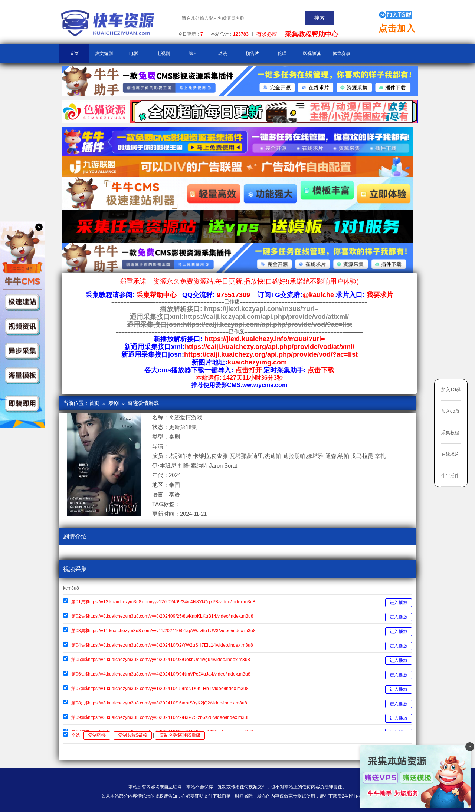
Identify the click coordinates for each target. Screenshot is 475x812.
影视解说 (312, 53)
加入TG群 (451, 389)
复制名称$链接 (132, 735)
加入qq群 (450, 411)
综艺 (193, 53)
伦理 (282, 53)
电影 (133, 53)
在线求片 (450, 454)
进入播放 (398, 602)
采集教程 (450, 432)
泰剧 (113, 403)
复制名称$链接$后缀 (180, 735)
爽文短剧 (104, 53)
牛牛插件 (450, 475)
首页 (74, 53)
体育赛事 (341, 53)
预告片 (252, 53)
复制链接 (97, 735)
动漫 (222, 53)
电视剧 (163, 53)
